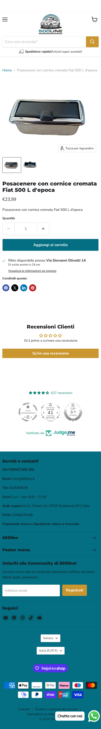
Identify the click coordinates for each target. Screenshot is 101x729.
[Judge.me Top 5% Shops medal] (73, 412)
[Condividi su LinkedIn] (23, 287)
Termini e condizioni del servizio (56, 709)
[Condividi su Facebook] (5, 287)
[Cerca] (92, 41)
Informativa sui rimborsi (43, 714)
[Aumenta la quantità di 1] (43, 229)
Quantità (8, 218)
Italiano (48, 638)
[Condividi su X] (14, 287)
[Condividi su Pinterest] (32, 287)
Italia (48, 650)
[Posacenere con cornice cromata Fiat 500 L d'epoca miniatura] (12, 165)
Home (7, 70)
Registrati (74, 590)
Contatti (24, 709)
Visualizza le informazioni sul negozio (32, 271)
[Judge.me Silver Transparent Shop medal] (28, 412)
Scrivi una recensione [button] (50, 353)
